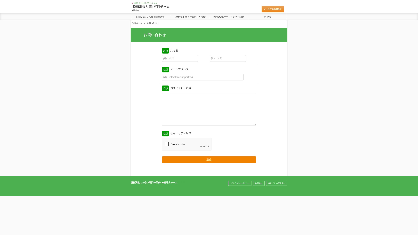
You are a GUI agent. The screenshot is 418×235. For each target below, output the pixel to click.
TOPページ (137, 23)
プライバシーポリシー (240, 183)
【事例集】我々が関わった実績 (190, 17)
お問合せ (259, 183)
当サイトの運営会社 (277, 183)
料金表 (267, 17)
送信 (209, 159)
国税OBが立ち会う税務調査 (150, 17)
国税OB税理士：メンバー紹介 (228, 17)
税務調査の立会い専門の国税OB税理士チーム (154, 182)
